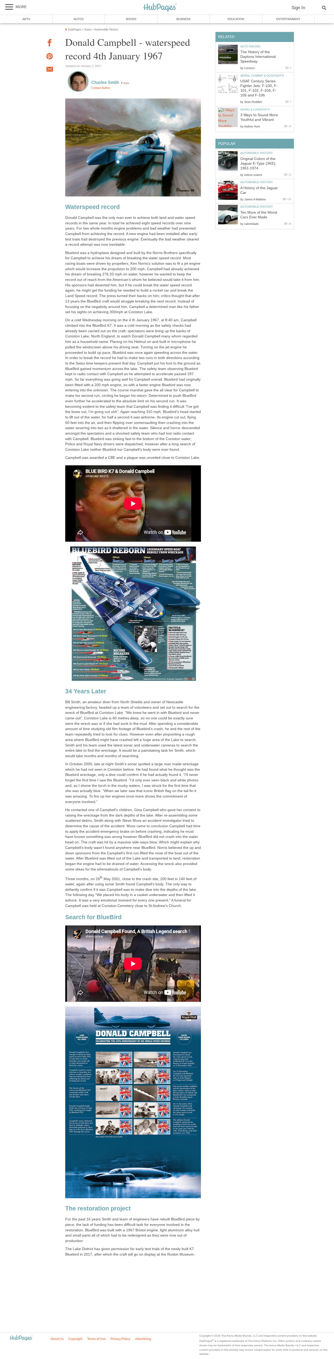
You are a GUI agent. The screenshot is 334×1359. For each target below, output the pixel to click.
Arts (26, 19)
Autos (79, 19)
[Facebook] (49, 44)
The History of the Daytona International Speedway (258, 56)
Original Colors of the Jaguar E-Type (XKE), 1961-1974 (258, 163)
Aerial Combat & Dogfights (262, 75)
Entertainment (288, 19)
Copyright (75, 1339)
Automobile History (256, 153)
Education (236, 19)
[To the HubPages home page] (21, 1338)
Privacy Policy (120, 1339)
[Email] (49, 70)
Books (131, 19)
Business (183, 19)
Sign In (298, 7)
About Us (57, 1339)
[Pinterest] (49, 57)
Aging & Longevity (255, 109)
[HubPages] (160, 7)
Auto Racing (250, 46)
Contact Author (100, 87)
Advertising (143, 1339)
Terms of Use (96, 1339)
